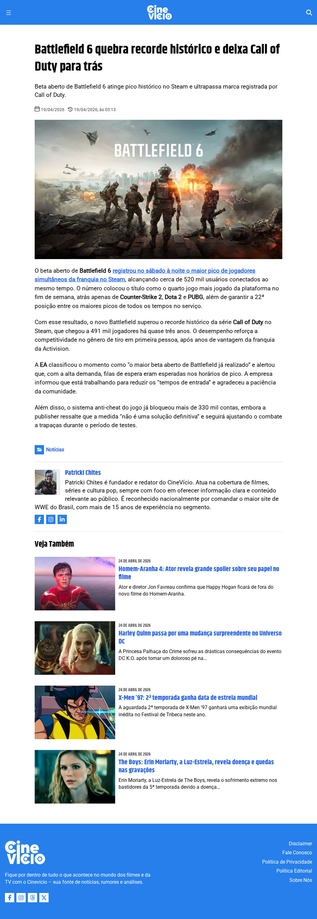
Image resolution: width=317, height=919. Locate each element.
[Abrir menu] (8, 12)
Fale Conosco (297, 853)
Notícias (55, 450)
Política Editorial (294, 871)
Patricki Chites (83, 473)
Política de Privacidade (287, 862)
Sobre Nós (300, 880)
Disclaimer (300, 844)
